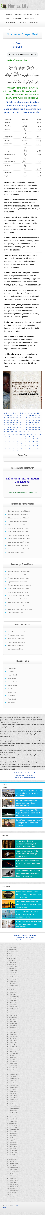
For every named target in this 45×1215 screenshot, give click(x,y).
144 (33, 441)
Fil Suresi (11, 671)
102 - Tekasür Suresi (13, 1172)
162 (33, 446)
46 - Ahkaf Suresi (12, 1047)
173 (5, 450)
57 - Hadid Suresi (12, 1070)
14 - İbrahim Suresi (12, 975)
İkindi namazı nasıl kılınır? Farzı (18, 531)
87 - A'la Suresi (11, 1138)
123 (21, 436)
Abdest (37, 15)
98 (39, 429)
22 (27, 415)
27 (5, 418)
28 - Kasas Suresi (12, 1006)
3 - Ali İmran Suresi (12, 952)
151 (25, 443)
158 (17, 446)
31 (17, 418)
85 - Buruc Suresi (12, 1133)
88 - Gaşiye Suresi (12, 1140)
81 (23, 427)
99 (5, 432)
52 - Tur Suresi (11, 1059)
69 (23, 425)
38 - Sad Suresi (11, 1027)
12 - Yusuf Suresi (12, 970)
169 (25, 448)
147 (9, 443)
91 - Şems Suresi (12, 1146)
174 (9, 450)
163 (37, 446)
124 (25, 436)
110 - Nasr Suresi (12, 1188)
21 (23, 415)
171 (33, 448)
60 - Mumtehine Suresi (13, 1079)
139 (13, 441)
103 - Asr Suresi (11, 1174)
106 (32, 432)
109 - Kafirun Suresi (12, 1186)
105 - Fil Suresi (11, 1178)
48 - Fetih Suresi (11, 1051)
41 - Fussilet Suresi (12, 1036)
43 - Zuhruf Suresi (12, 1040)
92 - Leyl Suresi (11, 1148)
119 (5, 436)
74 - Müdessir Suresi (13, 1108)
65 (11, 425)
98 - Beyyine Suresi (12, 1163)
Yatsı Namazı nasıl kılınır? (16, 645)
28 (8, 418)
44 (20, 420)
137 (5, 441)
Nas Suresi (11, 702)
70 (27, 425)
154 (37, 443)
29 (11, 418)
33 (23, 418)
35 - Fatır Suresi (11, 1021)
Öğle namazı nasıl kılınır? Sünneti (18, 518)
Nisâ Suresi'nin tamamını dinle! (17, 60)
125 (29, 436)
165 (9, 448)
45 (23, 420)
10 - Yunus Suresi (12, 966)
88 (8, 429)
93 (23, 429)
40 (8, 420)
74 (39, 425)
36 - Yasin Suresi (12, 1023)
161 (29, 446)
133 (25, 439)
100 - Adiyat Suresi (12, 1167)
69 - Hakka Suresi (12, 1097)
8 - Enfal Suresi (11, 962)
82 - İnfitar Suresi (12, 1127)
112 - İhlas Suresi (12, 1193)
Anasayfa (9, 15)
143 (29, 441)
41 (11, 420)
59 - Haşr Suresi (11, 1076)
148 (13, 443)
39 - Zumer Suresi (12, 1032)
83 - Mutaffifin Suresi (13, 1129)
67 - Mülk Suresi (11, 1093)
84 (33, 427)
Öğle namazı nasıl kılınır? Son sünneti (19, 525)
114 (24, 434)
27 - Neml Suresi (12, 1004)
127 (37, 436)
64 (8, 425)
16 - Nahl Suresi (11, 979)
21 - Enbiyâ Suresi (12, 992)
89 (11, 429)
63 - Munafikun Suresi (13, 1085)
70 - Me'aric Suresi (12, 1099)
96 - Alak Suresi (11, 1159)
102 (16, 432)
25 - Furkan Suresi (12, 1000)
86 (39, 427)
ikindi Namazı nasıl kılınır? (16, 639)
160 (25, 446)
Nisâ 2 (26, 29)
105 (28, 432)
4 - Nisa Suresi (11, 954)
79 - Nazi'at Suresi (12, 1121)
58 (27, 422)
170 (29, 448)
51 (5, 422)
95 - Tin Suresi (11, 1154)
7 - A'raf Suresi (11, 960)
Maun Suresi (12, 678)
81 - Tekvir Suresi (12, 1125)
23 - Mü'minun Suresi (13, 996)
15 (5, 415)
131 (17, 439)
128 (5, 439)
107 (36, 432)
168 (21, 448)
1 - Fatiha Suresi (11, 947)
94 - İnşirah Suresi (12, 1152)
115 (28, 434)
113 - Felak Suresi (12, 1195)
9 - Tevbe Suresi (11, 964)
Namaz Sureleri (17, 18)
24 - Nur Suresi (11, 998)
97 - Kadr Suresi (11, 1161)
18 (14, 415)
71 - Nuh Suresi (11, 1102)
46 (27, 420)
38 (39, 418)
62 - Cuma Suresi (12, 1083)
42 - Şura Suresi (11, 1038)
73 (36, 425)
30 (14, 418)
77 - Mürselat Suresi (12, 1117)
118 (40, 434)
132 (21, 439)
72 (33, 425)
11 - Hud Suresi (11, 968)
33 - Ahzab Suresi (12, 1017)
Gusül (7, 18)
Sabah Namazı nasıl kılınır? (16, 632)
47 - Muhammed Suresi (13, 1049)
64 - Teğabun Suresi (13, 1087)
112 (16, 434)
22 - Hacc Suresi (11, 994)
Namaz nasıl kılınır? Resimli (23, 15)
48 (33, 420)
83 (30, 427)
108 (40, 432)
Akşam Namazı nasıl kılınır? (16, 642)
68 (20, 425)
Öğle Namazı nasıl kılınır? (16, 635)
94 (27, 429)
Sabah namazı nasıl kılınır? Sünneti (19, 511)
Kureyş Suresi (12, 675)
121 (13, 436)
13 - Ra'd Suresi (11, 973)
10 (25, 413)
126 (33, 436)
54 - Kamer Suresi (12, 1063)
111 (13, 434)
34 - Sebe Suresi (12, 1019)
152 (29, 443)
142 (25, 441)
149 (17, 443)
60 (33, 422)
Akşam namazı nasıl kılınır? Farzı (18, 535)
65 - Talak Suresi (12, 1089)
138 (9, 441)
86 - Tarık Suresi (11, 1136)
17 (11, 415)
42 (14, 420)
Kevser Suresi (12, 682)
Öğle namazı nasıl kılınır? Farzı (17, 521)
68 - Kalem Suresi (12, 1095)
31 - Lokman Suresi (12, 1013)
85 (36, 427)
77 (11, 427)
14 (38, 413)
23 (30, 415)
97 (36, 429)
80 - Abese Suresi (12, 1123)
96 (33, 429)
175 (13, 450)
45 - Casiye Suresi (12, 1045)
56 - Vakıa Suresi (12, 1068)
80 (20, 427)
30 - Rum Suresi (11, 1011)
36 (33, 418)
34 (27, 418)
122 (17, 436)
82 (27, 427)
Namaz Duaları (29, 18)
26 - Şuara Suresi (12, 1002)
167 (17, 448)
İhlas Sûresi (11, 695)
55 (17, 422)
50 (39, 420)
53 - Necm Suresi (12, 1061)
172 (37, 448)
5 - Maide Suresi (11, 956)
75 (5, 427)
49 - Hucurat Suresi (12, 1053)
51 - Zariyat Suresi (12, 1057)
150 (21, 443)
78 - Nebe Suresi (12, 1119)
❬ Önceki (17, 43)
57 (23, 422)
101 (12, 432)
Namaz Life (15, 1205)
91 (17, 429)
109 (5, 434)
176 (17, 450)
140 (17, 441)
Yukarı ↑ (5, 1207)
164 (5, 448)
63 (5, 425)
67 (17, 425)
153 (33, 443)
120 (9, 436)
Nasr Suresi (11, 689)
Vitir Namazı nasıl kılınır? (16, 649)
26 (39, 415)
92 (20, 429)
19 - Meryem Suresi (12, 985)
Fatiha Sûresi (12, 668)
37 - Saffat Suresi (12, 1025)
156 (9, 446)
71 (30, 425)
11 (28, 413)
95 (30, 429)
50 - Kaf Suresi (11, 1055)
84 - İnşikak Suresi (12, 1131)
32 (20, 418)
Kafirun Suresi (12, 685)
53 (11, 422)
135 (33, 439)
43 (17, 420)
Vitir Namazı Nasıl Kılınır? (16, 552)
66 (14, 425)
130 (13, 439)
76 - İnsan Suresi (12, 1112)
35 (30, 418)
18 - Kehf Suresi (11, 983)
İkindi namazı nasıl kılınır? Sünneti (18, 528)
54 (14, 422)
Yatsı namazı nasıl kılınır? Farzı (18, 545)
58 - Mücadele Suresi (13, 1074)
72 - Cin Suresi (11, 1104)
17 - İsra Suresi (11, 981)
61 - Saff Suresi (11, 1081)
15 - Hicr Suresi (11, 977)
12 (31, 413)
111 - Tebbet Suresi (12, 1190)
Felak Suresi (12, 699)
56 (20, 422)
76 (8, 427)
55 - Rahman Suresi (12, 1066)
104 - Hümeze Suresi (13, 1176)
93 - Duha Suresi (12, 1150)
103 (20, 432)
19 (17, 415)
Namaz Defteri (33, 22)
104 (24, 432)
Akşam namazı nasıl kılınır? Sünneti (19, 538)
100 (8, 432)
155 (5, 446)
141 (21, 441)
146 (5, 443)
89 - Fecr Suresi (11, 1142)
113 (20, 434)
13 (35, 413)
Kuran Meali (22, 22)
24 (33, 415)
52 (8, 422)
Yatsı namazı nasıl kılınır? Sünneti (18, 542)
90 (14, 429)
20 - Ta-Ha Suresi (12, 990)
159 (21, 446)
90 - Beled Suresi (12, 1144)
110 (9, 434)
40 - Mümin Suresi (12, 1034)
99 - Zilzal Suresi (12, 1165)
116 (32, 434)
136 (37, 439)
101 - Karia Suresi (12, 1169)
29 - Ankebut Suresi (12, 1009)
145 (37, 441)
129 (9, 439)
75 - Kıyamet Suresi (12, 1110)
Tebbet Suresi (12, 692)
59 (30, 422)
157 (13, 446)
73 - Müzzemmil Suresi (13, 1106)
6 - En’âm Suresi (11, 958)
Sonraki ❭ (17, 47)
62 (39, 422)
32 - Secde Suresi (12, 1015)
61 (36, 422)
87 (5, 429)
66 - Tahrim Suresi (12, 1091)
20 (20, 415)
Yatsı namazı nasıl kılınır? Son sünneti (20, 549)
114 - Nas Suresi (11, 1197)
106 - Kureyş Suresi (12, 1180)
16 (8, 415)
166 (13, 448)
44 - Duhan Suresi (12, 1043)
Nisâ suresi (20, 29)
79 (17, 427)
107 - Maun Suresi (12, 1182)
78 (14, 427)
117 (36, 434)
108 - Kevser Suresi (12, 1184)
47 (30, 420)
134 (29, 439)
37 (36, 418)
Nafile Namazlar (11, 22)
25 (36, 415)
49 (36, 420)
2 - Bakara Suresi (12, 949)
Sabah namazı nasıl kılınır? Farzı (18, 514)
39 (5, 420)
